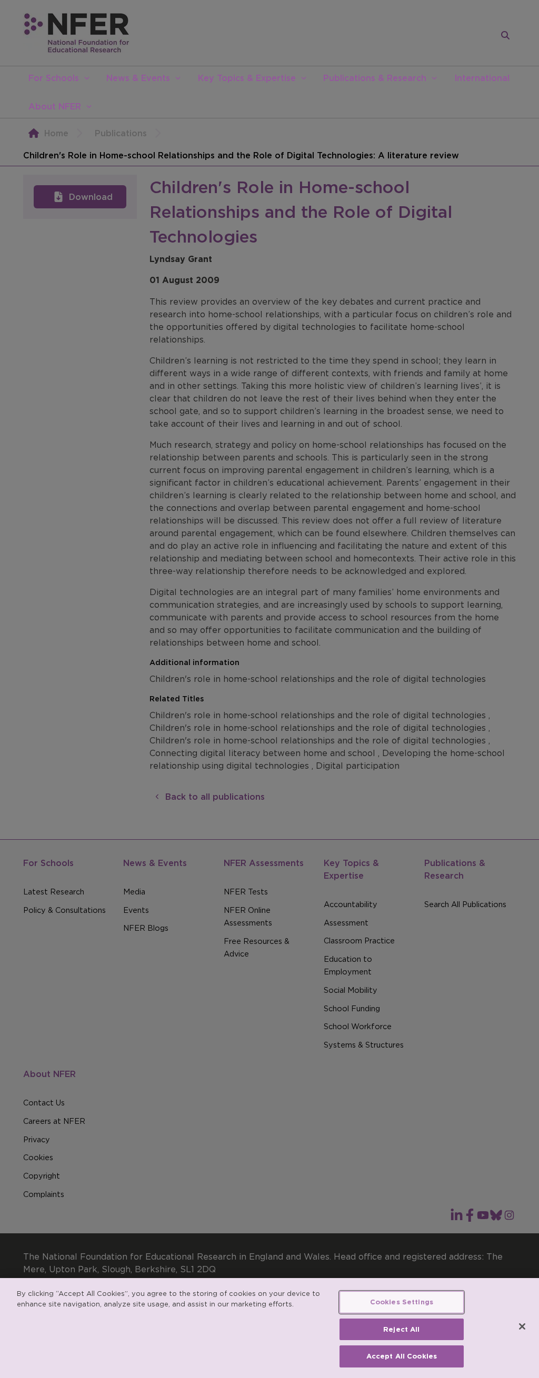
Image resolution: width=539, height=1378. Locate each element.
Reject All (401, 1329)
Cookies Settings (401, 1301)
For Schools (53, 78)
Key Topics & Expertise (247, 78)
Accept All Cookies (401, 1356)
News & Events (138, 78)
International (482, 78)
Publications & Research (374, 78)
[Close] (522, 1326)
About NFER (54, 106)
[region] (269, 1328)
